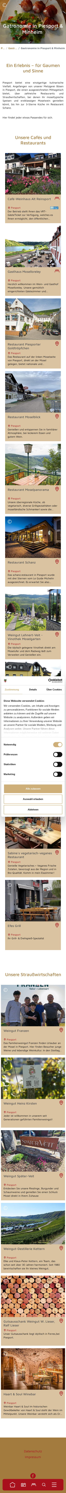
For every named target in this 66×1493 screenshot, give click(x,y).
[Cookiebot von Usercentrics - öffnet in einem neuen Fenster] (48, 681)
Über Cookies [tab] (54, 689)
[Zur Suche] (43, 1484)
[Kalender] (23, 1484)
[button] (4, 5)
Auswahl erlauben (33, 799)
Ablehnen (33, 809)
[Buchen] (33, 1484)
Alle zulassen (33, 788)
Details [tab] (33, 689)
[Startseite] (12, 1485)
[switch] (57, 754)
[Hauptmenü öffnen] (54, 1484)
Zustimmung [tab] (12, 689)
